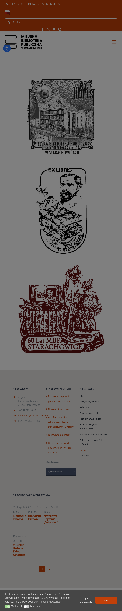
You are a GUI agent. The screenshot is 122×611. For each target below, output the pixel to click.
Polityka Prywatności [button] (50, 601)
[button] (7, 606)
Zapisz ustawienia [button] (86, 600)
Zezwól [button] (106, 600)
